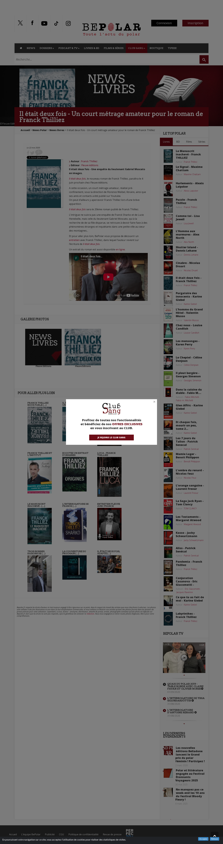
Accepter (203, 839)
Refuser (214, 839)
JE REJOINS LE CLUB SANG (111, 437)
